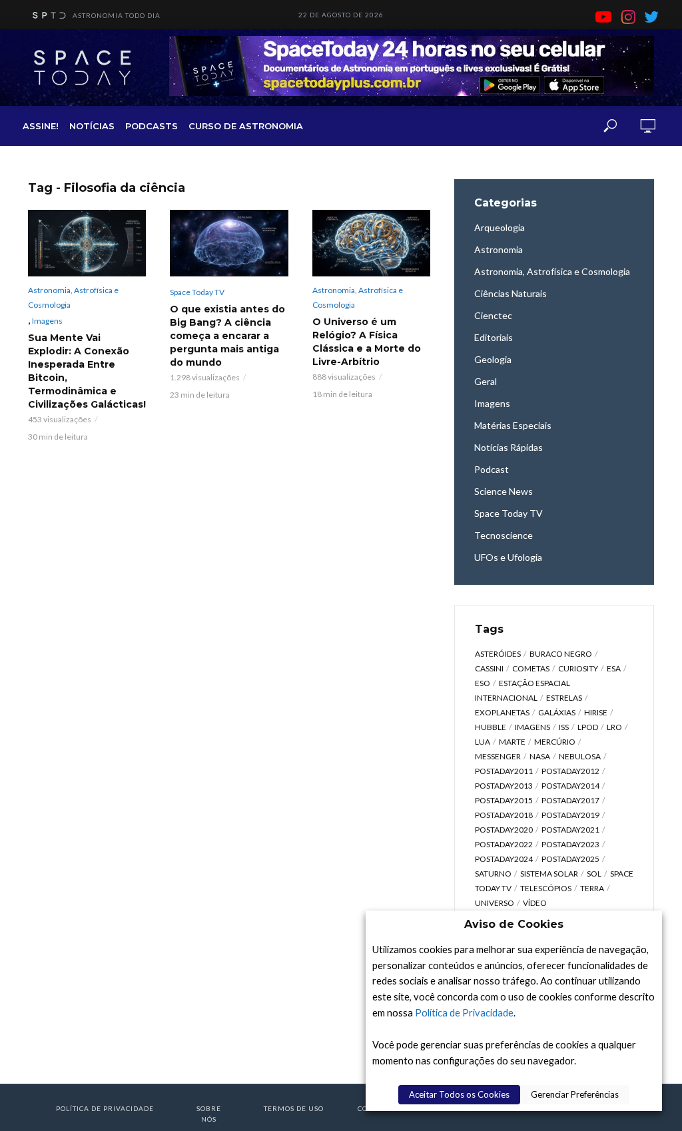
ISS (564, 727)
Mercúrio (554, 742)
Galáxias (556, 712)
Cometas (530, 668)
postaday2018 (504, 815)
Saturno (493, 874)
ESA (614, 668)
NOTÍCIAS (92, 126)
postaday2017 (570, 800)
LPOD (587, 727)
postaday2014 (570, 786)
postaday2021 (570, 830)
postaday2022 (504, 844)
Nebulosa (580, 756)
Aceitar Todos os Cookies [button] (459, 1094)
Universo (494, 903)
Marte (512, 742)
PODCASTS (151, 126)
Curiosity (578, 668)
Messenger (498, 756)
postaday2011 (504, 771)
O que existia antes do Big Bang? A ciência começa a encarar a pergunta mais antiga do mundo (227, 335)
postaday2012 (570, 771)
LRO (614, 727)
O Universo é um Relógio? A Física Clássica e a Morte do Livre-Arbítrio (366, 342)
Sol (594, 874)
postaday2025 (570, 859)
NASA (539, 756)
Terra (592, 888)
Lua (482, 742)
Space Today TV (197, 292)
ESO (482, 683)
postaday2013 (504, 786)
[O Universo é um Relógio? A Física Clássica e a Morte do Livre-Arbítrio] (371, 243)
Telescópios (545, 888)
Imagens (47, 321)
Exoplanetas (502, 712)
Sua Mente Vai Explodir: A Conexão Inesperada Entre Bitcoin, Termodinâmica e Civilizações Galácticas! (87, 371)
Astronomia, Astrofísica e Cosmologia (73, 297)
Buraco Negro (560, 654)
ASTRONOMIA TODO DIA (117, 15)
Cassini (489, 668)
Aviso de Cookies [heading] (513, 924)
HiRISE (595, 712)
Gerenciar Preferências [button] (575, 1094)
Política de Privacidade (464, 1012)
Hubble (490, 727)
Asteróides (498, 654)
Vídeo (535, 903)
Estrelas (564, 698)
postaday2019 (570, 815)
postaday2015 (504, 800)
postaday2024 (504, 859)
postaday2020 (504, 830)
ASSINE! (41, 126)
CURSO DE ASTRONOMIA (245, 126)
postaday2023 (570, 844)
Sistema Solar (549, 874)
